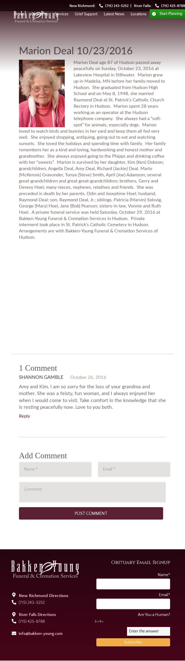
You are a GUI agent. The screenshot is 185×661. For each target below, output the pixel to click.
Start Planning (171, 14)
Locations (138, 14)
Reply (24, 416)
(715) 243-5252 (32, 602)
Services (61, 14)
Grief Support (86, 14)
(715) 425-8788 (32, 621)
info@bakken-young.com (40, 633)
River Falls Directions (37, 615)
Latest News (114, 14)
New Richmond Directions (43, 595)
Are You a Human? (132, 618)
